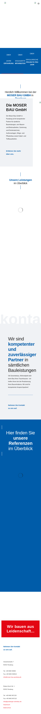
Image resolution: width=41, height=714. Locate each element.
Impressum (6, 704)
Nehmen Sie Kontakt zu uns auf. (16, 406)
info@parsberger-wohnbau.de (12, 701)
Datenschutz (7, 707)
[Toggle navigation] (38, 3)
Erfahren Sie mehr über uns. (13, 152)
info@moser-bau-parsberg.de (12, 677)
